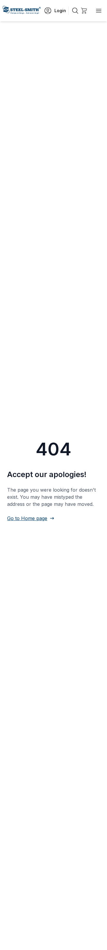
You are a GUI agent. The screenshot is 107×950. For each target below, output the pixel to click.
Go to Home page (27, 518)
